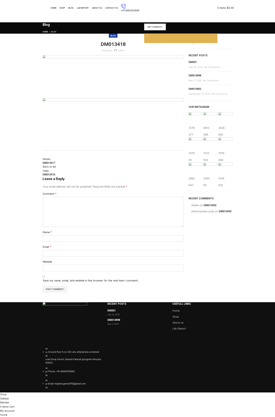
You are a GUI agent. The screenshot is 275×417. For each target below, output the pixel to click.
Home (45, 32)
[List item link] (73, 368)
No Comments (212, 67)
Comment (49, 193)
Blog (53, 32)
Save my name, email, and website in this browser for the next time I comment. (90, 280)
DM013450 (210, 205)
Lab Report (179, 328)
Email (47, 246)
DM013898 (195, 75)
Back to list (49, 166)
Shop (175, 316)
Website (47, 261)
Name (47, 232)
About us (177, 322)
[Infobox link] (137, 8)
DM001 (193, 62)
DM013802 (195, 88)
